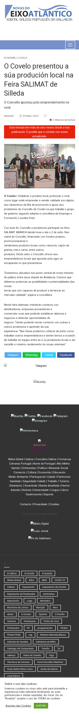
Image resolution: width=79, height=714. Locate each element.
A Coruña (29, 573)
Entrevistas (29, 468)
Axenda (15, 490)
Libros (65, 490)
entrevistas (49, 594)
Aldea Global (15, 459)
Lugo (29, 600)
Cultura (32, 472)
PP (28, 628)
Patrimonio (64, 476)
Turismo (64, 481)
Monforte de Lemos (17, 607)
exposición (13, 600)
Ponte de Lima (51, 621)
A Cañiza (12, 573)
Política (42, 468)
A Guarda (47, 573)
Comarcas (64, 459)
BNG (44, 580)
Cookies (54, 504)
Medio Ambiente (18, 476)
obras (10, 614)
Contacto (25, 504)
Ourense (11, 621)
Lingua (55, 490)
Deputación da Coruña (54, 587)
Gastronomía (34, 494)
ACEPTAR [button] (41, 705)
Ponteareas (30, 621)
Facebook (66, 355)
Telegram (13, 355)
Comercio (20, 472)
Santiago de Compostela (20, 648)
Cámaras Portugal (20, 463)
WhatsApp (31, 355)
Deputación (28, 587)
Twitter (49, 355)
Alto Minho (63, 463)
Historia (26, 490)
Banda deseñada (49, 485)
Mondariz (45, 600)
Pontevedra (13, 628)
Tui (58, 648)
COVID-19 (60, 580)
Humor (66, 485)
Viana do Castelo (32, 655)
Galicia (29, 459)
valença (11, 655)
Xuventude (30, 485)
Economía (9, 58)
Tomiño (45, 648)
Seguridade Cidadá (34, 481)
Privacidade (40, 504)
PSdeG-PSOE (14, 634)
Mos (55, 607)
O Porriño (60, 614)
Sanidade (15, 481)
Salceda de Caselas (17, 641)
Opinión (15, 468)
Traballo (52, 481)
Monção (40, 607)
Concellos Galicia (45, 459)
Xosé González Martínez (50, 662)
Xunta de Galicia (49, 669)
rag (30, 634)
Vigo (51, 655)
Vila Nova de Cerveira (18, 662)
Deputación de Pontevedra (21, 594)
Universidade (41, 490)
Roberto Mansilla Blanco (53, 634)
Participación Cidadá (42, 476)
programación (45, 628)
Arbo (31, 580)
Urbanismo (15, 485)
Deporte (48, 494)
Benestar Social (58, 468)
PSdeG (64, 628)
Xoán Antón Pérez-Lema (20, 669)
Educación (59, 472)
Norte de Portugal (44, 463)
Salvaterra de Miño (46, 641)
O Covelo (22, 58)
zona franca (13, 675)
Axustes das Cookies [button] (18, 705)
